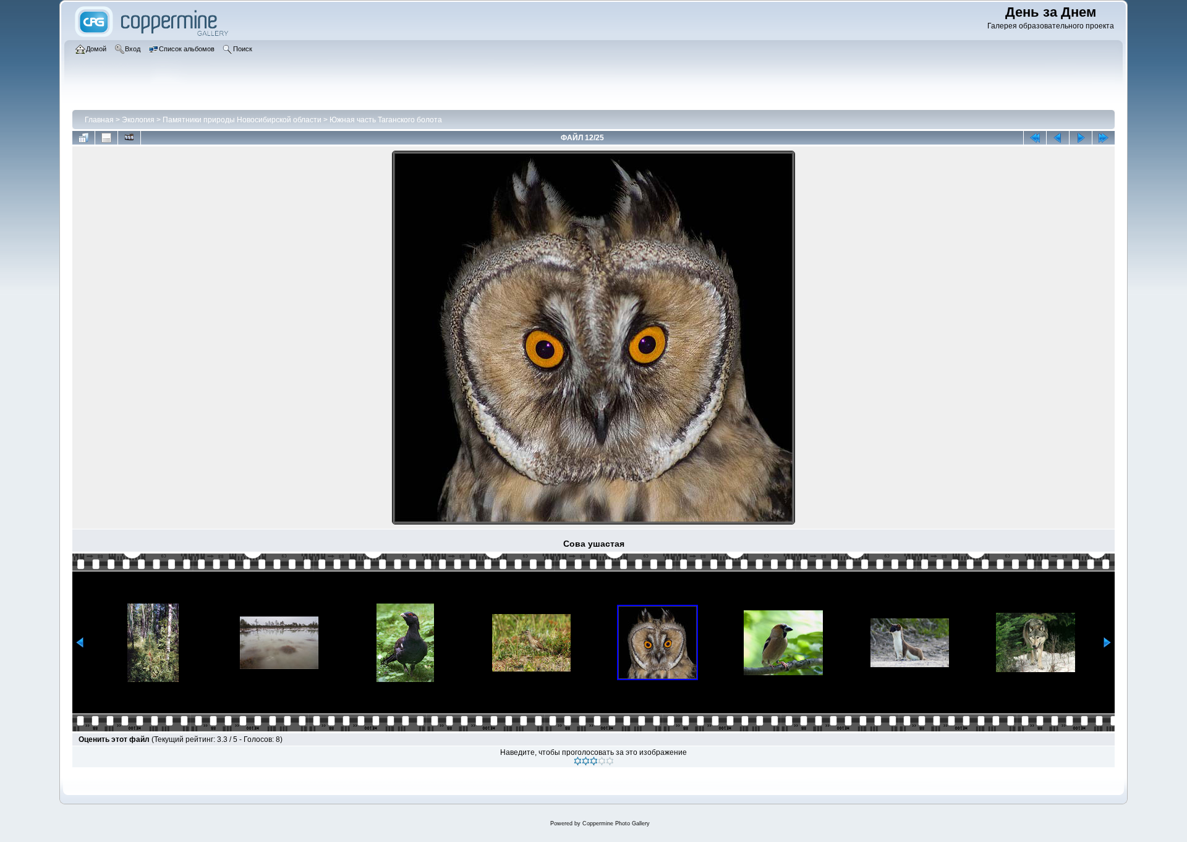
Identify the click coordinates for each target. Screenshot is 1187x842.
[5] (610, 761)
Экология (138, 120)
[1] (578, 761)
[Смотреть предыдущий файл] (1058, 138)
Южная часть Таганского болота (386, 120)
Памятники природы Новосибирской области (242, 120)
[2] (586, 761)
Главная (99, 120)
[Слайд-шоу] (129, 138)
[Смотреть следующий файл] (1081, 138)
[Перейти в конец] (1103, 138)
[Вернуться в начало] (1035, 138)
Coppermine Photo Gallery (616, 823)
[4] (602, 761)
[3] (594, 761)
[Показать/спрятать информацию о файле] (106, 138)
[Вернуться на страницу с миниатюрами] (83, 138)
